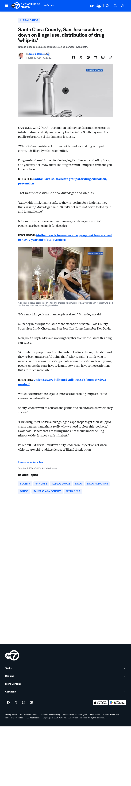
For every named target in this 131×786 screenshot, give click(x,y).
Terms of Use (94, 715)
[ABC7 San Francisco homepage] (25, 5)
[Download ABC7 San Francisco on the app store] (100, 702)
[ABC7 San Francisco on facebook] (8, 702)
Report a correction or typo (30, 462)
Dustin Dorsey (37, 54)
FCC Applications (33, 718)
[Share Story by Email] (103, 57)
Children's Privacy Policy (50, 715)
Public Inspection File (14, 718)
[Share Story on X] (81, 57)
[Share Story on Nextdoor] (95, 57)
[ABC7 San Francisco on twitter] (16, 702)
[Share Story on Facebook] (73, 57)
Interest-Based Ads (111, 715)
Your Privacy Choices (28, 715)
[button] (6, 5)
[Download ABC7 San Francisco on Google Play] (117, 702)
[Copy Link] (110, 57)
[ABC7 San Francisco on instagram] (23, 702)
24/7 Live (49, 5)
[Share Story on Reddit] (88, 57)
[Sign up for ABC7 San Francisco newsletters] (31, 702)
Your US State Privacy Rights (75, 715)
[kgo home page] (12, 655)
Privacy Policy (11, 715)
